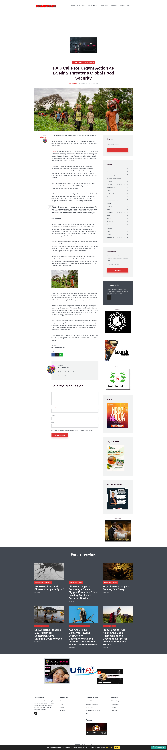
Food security (104, 5)
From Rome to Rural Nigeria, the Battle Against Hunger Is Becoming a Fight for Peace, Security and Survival (115, 637)
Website (53, 423)
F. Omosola (63, 368)
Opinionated (110, 212)
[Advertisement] (83, 24)
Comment (54, 391)
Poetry (108, 215)
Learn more (109, 747)
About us (88, 713)
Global (108, 197)
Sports (108, 225)
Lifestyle (109, 203)
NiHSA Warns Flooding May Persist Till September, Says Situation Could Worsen (48, 634)
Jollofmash (77, 744)
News (108, 209)
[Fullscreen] (105, 733)
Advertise (62, 710)
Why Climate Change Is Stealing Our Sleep (116, 588)
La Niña (53, 151)
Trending (113, 5)
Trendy (109, 234)
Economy (109, 181)
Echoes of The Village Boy (114, 178)
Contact (122, 5)
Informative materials (112, 200)
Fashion (109, 190)
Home (73, 5)
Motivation (109, 206)
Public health (81, 5)
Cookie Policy (89, 707)
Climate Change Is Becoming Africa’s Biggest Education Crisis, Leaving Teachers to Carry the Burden (83, 592)
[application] (96, 729)
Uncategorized (111, 237)
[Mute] (102, 733)
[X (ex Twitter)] (109, 297)
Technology (110, 228)
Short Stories (110, 221)
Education (109, 184)
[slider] (95, 732)
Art (107, 169)
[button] (96, 728)
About (61, 701)
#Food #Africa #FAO (58, 347)
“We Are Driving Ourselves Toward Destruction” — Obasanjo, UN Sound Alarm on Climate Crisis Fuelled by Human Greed (83, 637)
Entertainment (111, 187)
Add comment (73, 83)
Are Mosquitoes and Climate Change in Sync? (49, 588)
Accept (117, 747)
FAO (77, 141)
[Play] (88, 733)
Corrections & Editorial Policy (93, 710)
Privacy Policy (89, 701)
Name (53, 408)
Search (118, 149)
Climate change (92, 5)
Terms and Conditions (92, 704)
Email (53, 415)
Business (109, 172)
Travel (108, 231)
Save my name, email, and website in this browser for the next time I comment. (73, 430)
